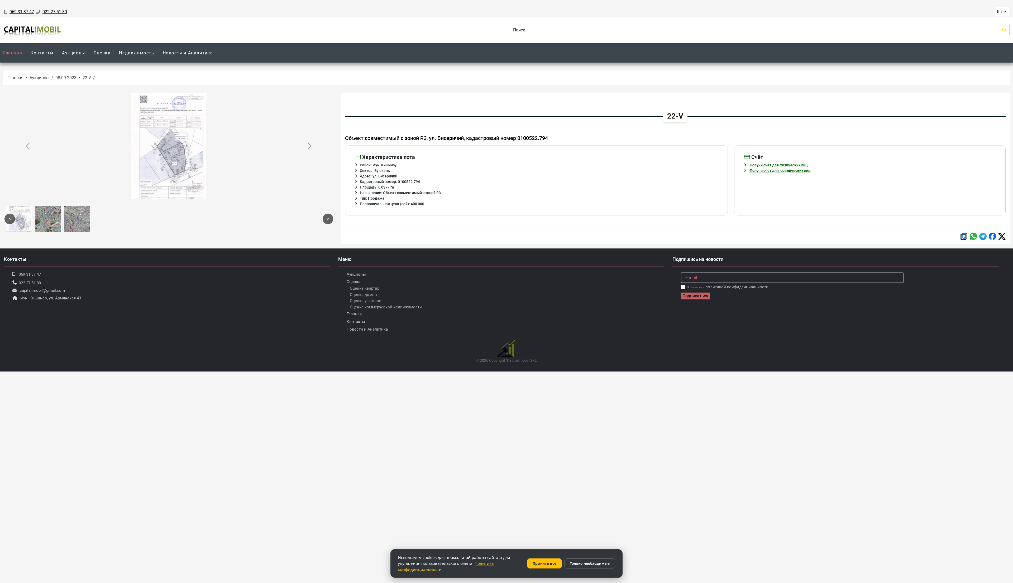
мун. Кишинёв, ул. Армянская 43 (50, 298)
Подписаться (695, 295)
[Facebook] (992, 236)
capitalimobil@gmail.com (42, 290)
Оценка (102, 52)
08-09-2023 (66, 77)
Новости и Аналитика (188, 52)
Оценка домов (363, 294)
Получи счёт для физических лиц (778, 165)
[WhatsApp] (973, 236)
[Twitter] (1002, 236)
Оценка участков (365, 300)
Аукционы (73, 52)
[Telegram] (983, 236)
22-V (87, 77)
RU (1000, 11)
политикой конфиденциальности (736, 287)
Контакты (42, 52)
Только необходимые (590, 563)
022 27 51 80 (54, 11)
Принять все (544, 563)
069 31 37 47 (21, 11)
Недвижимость (136, 52)
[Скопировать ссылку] (964, 236)
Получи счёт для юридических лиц (780, 170)
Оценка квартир (364, 288)
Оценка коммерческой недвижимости (386, 307)
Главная (12, 52)
